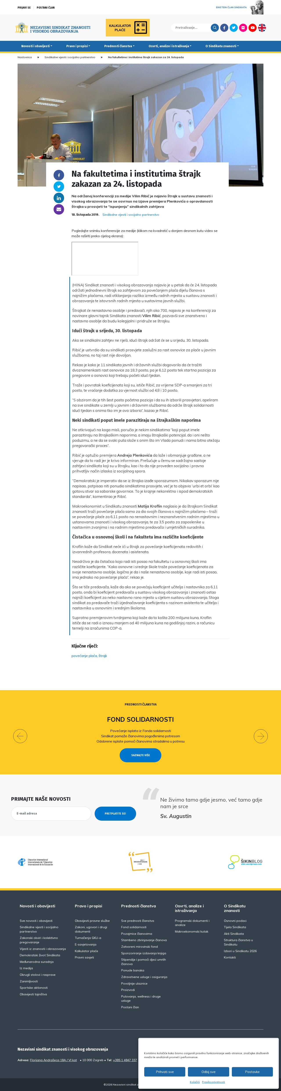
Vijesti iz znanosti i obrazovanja (43, 949)
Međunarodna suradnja (37, 962)
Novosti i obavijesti (35, 46)
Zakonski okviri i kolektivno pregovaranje (39, 940)
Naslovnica (25, 57)
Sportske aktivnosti (34, 988)
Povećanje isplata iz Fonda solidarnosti (140, 731)
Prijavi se (24, 7)
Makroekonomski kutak (191, 931)
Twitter (234, 27)
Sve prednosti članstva (137, 921)
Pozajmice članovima (136, 934)
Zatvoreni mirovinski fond (139, 947)
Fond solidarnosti (140, 719)
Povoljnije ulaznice (134, 983)
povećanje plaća (84, 655)
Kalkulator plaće (86, 951)
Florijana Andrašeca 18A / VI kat (53, 1060)
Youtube (253, 27)
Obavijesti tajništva (33, 994)
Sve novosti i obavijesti (36, 921)
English (262, 27)
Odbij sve (209, 1072)
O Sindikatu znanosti (220, 46)
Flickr (243, 27)
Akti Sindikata (234, 934)
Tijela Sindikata (235, 927)
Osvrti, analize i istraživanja (169, 46)
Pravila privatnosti (213, 1082)
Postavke (252, 1072)
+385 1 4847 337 (125, 1060)
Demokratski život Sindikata (40, 955)
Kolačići (195, 1082)
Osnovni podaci (235, 921)
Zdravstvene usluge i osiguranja (144, 977)
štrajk (103, 655)
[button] (20, 736)
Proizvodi (128, 990)
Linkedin (59, 198)
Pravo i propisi (77, 46)
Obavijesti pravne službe (92, 921)
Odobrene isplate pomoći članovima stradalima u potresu (141, 741)
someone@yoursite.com (59, 209)
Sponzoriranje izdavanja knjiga (143, 953)
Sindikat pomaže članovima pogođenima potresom (140, 736)
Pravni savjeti (84, 957)
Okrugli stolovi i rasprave (38, 975)
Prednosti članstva (118, 46)
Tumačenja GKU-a (88, 938)
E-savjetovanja (85, 944)
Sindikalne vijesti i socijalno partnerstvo (70, 57)
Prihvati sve (165, 1072)
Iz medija (26, 968)
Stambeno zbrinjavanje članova (144, 940)
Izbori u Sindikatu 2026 (240, 951)
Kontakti (230, 957)
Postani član (46, 7)
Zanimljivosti (29, 981)
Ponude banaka (132, 970)
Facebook (224, 27)
